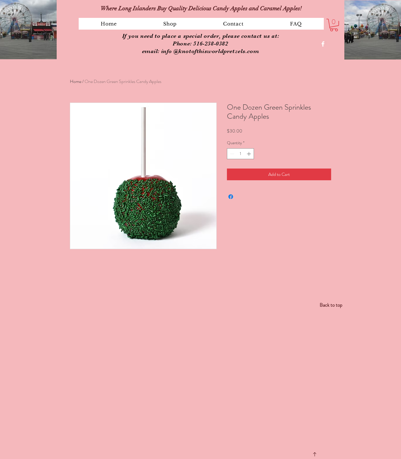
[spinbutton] (240, 154)
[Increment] (249, 154)
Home (75, 81)
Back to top (331, 304)
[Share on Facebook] (230, 196)
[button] (170, 24)
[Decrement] (231, 154)
